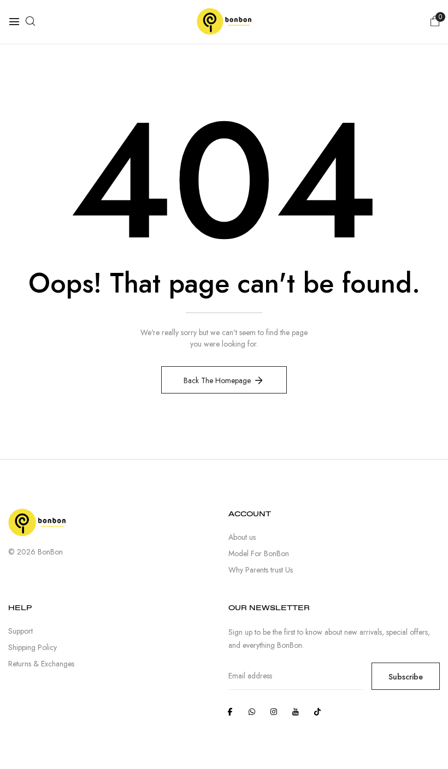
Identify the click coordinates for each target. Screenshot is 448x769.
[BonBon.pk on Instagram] (273, 712)
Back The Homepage (217, 380)
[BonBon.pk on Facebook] (230, 712)
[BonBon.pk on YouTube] (295, 712)
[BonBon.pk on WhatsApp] (251, 712)
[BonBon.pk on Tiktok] (317, 712)
